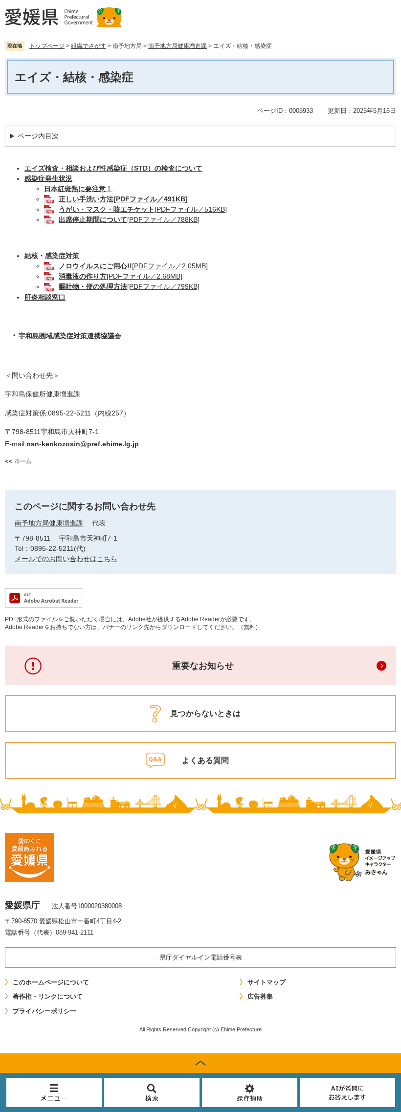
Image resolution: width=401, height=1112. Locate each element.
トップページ (47, 46)
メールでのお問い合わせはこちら (66, 559)
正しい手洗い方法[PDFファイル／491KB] (123, 199)
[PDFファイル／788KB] (129, 219)
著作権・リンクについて (48, 996)
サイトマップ (266, 982)
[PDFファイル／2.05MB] (133, 266)
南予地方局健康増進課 (177, 46)
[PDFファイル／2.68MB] (120, 276)
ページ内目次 (38, 136)
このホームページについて (51, 982)
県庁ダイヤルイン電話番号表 (200, 957)
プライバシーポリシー (44, 1011)
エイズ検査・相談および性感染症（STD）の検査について (113, 168)
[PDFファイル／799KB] (129, 286)
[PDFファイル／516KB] (143, 209)
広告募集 (260, 996)
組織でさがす (88, 46)
